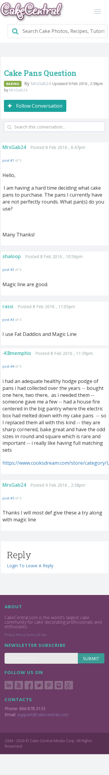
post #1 (8, 160)
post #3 (8, 319)
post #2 (8, 269)
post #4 (8, 366)
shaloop (11, 256)
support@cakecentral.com (42, 714)
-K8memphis (16, 353)
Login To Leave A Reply (30, 565)
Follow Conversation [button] (38, 106)
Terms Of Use (36, 635)
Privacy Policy (15, 635)
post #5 (8, 498)
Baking (12, 83)
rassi (7, 306)
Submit (91, 658)
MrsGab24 (41, 83)
